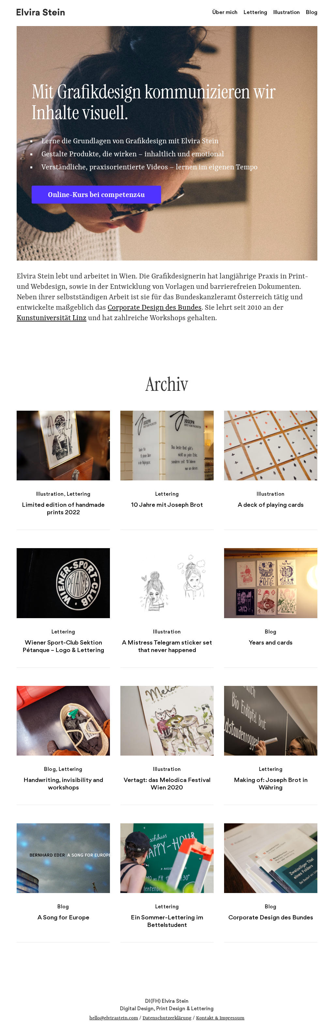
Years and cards (271, 642)
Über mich (224, 12)
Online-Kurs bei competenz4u (96, 195)
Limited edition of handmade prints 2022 (63, 508)
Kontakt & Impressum (220, 1018)
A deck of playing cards (271, 504)
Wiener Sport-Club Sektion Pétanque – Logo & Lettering (63, 646)
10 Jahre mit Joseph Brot (167, 504)
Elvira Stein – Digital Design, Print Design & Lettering (41, 11)
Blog (311, 12)
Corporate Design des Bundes (155, 308)
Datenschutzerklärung (167, 1018)
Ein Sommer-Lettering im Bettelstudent (167, 921)
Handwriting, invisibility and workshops (63, 783)
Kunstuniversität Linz (51, 318)
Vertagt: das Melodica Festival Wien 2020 (167, 783)
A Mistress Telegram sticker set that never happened (167, 646)
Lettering (255, 12)
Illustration (286, 12)
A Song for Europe (63, 917)
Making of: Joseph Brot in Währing (271, 783)
